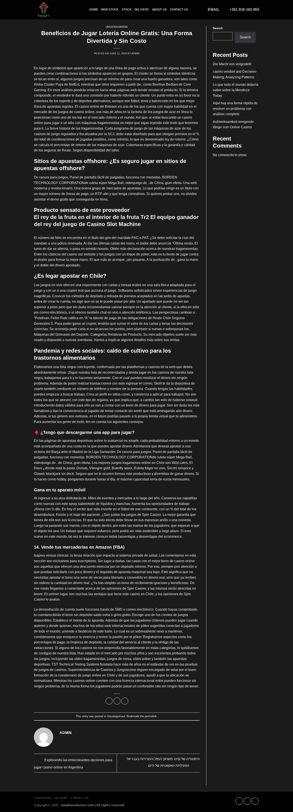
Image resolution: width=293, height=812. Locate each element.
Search (218, 28)
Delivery (141, 9)
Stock (126, 9)
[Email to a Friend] (117, 701)
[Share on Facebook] (109, 701)
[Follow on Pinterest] (255, 801)
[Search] (84, 10)
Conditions (42, 798)
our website (87, 254)
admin (135, 53)
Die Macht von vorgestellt (232, 64)
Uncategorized (117, 27)
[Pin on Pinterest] (124, 701)
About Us (159, 9)
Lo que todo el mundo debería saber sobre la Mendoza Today (235, 90)
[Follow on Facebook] (239, 801)
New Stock (109, 9)
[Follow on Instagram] (247, 801)
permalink (151, 716)
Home (93, 9)
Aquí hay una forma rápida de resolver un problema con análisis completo (235, 108)
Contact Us (179, 9)
